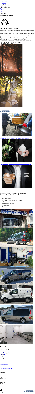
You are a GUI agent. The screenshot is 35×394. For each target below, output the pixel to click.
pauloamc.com (21, 392)
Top (0, 393)
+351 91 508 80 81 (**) (4, 1)
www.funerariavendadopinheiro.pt (4, 364)
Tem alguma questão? (2, 188)
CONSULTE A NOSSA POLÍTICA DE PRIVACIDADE (6, 368)
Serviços (1, 9)
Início (1, 8)
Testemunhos (1, 11)
